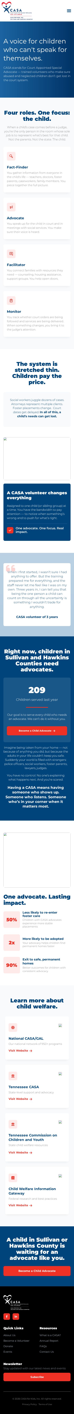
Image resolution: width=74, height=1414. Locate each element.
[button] (69, 10)
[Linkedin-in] (16, 1316)
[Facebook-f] (6, 1316)
